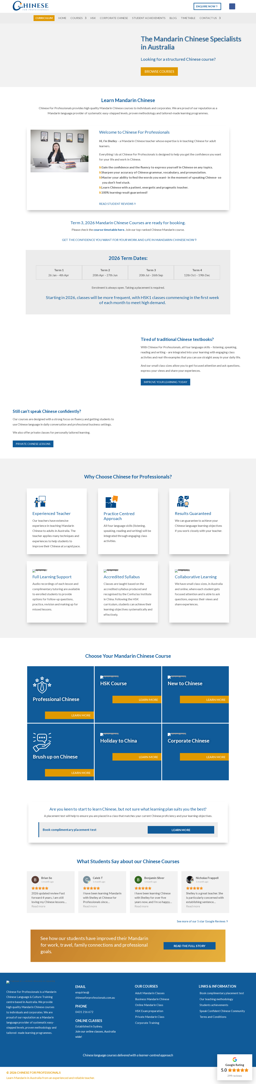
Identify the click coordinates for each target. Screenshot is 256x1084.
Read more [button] (38, 906)
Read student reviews (116, 203)
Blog (173, 18)
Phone (81, 1006)
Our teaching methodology (216, 999)
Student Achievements (148, 18)
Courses (76, 18)
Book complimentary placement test (222, 993)
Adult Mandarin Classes (150, 993)
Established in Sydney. (89, 1026)
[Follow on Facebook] (232, 6)
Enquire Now (205, 6)
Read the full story (189, 945)
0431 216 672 (84, 1012)
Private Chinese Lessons (33, 443)
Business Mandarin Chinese (152, 999)
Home (62, 18)
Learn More (81, 715)
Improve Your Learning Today (165, 382)
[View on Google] (35, 879)
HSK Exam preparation (149, 1011)
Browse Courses (159, 71)
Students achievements (214, 1005)
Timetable (188, 18)
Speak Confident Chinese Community (222, 1011)
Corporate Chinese (114, 18)
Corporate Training (147, 1022)
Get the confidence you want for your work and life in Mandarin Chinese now (128, 239)
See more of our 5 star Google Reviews (201, 921)
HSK (93, 18)
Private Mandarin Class (149, 1016)
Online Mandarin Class (149, 1005)
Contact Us (208, 18)
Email (80, 987)
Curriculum (44, 18)
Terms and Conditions (213, 1016)
